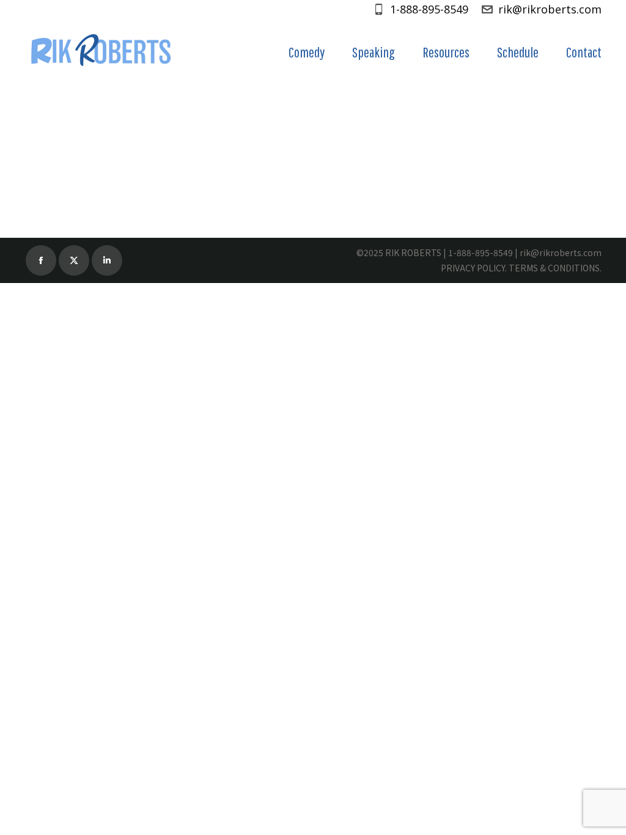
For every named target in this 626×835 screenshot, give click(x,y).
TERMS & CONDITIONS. (555, 268)
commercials (67, 137)
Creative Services (133, 137)
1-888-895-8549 (429, 9)
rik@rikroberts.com (550, 9)
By (189, 137)
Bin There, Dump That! (93, 114)
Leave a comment (339, 137)
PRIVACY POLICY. (474, 268)
